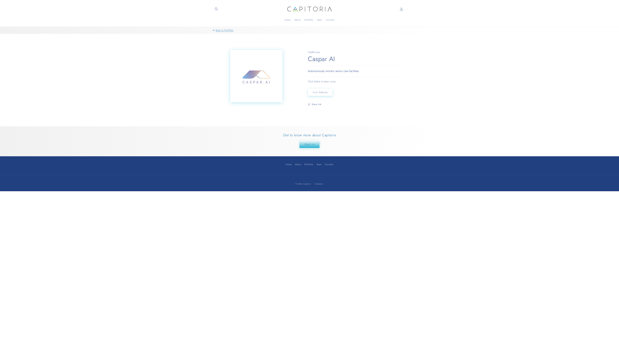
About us (309, 144)
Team (319, 164)
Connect (329, 164)
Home (289, 165)
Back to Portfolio (224, 30)
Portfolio (309, 164)
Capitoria (307, 184)
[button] (216, 9)
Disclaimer (319, 184)
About (298, 164)
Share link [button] (316, 104)
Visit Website (320, 92)
